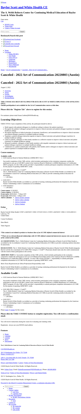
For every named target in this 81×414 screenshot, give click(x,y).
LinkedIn (17, 44)
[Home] (3, 2)
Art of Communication (13, 70)
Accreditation (9, 96)
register (12, 310)
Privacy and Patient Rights (9, 363)
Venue (7, 92)
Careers (20, 363)
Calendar (7, 336)
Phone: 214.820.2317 (7, 354)
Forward (16, 46)
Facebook (17, 39)
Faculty (7, 94)
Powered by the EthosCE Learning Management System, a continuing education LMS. (28, 383)
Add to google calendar (22, 197)
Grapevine (12, 59)
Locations (8, 52)
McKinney (12, 61)
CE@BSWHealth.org (7, 349)
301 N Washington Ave (14, 352)
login (6, 310)
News (6, 339)
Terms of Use (5, 373)
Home (7, 50)
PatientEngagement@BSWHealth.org (30, 369)
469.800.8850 (51, 369)
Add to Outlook (20, 204)
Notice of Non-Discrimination (33, 363)
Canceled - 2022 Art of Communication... (35, 70)
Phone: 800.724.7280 (7, 359)
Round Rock (13, 63)
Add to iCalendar (20, 202)
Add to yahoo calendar (22, 200)
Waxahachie (12, 66)
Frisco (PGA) (13, 57)
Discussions (8, 341)
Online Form (8, 369)
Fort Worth (12, 56)
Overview (8, 91)
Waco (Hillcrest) (14, 65)
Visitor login (8, 26)
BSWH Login (9, 24)
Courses (7, 338)
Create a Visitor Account (12, 28)
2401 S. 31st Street (17, 357)
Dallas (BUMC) (14, 54)
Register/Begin (9, 98)
